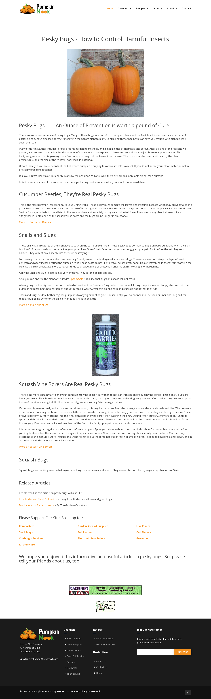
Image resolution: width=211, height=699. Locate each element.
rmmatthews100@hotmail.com (42, 659)
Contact (186, 8)
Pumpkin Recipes (104, 639)
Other (156, 8)
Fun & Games (74, 650)
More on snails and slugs (33, 305)
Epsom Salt (76, 279)
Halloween (72, 668)
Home (110, 8)
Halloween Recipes (105, 644)
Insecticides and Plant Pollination (38, 499)
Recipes (141, 8)
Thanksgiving (73, 674)
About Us (172, 8)
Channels (123, 8)
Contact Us (101, 667)
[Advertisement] (105, 21)
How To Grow (74, 639)
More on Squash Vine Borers (36, 446)
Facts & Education (76, 656)
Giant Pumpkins (74, 644)
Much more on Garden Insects (36, 505)
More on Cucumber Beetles (35, 222)
